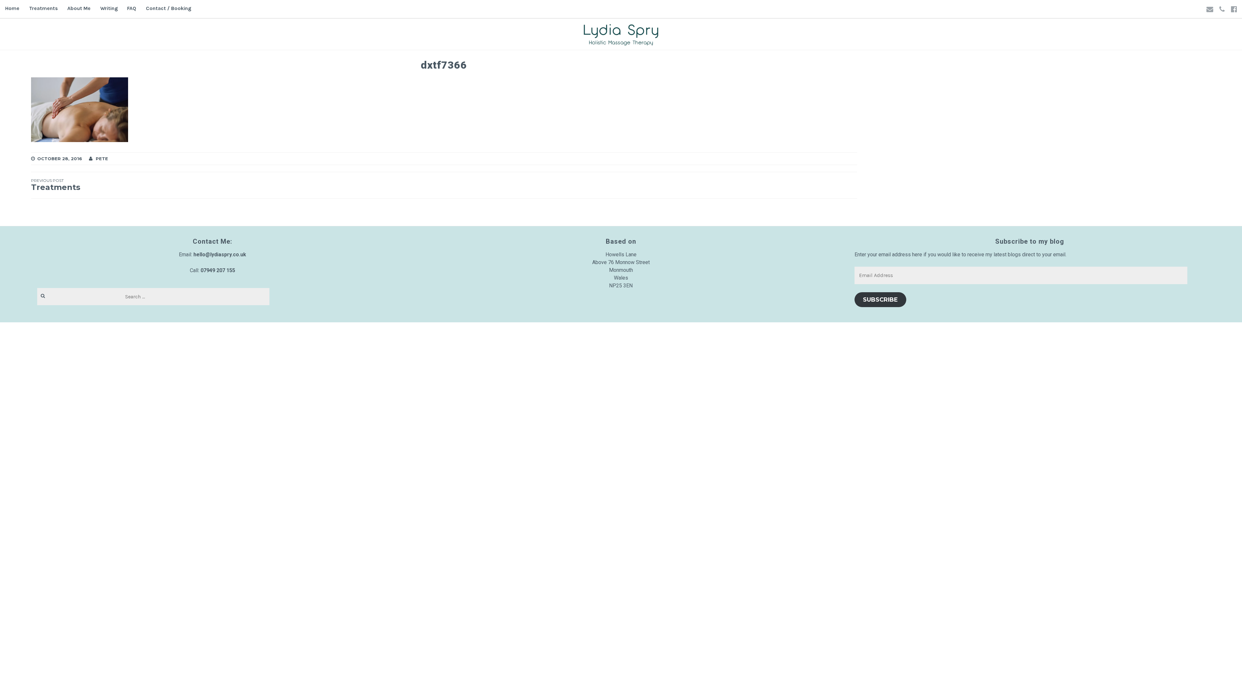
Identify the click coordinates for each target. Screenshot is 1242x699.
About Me (79, 8)
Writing (109, 8)
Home (12, 8)
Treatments (43, 8)
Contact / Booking (168, 8)
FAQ (131, 8)
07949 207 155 (218, 270)
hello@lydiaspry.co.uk (219, 254)
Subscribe (880, 299)
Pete (102, 158)
